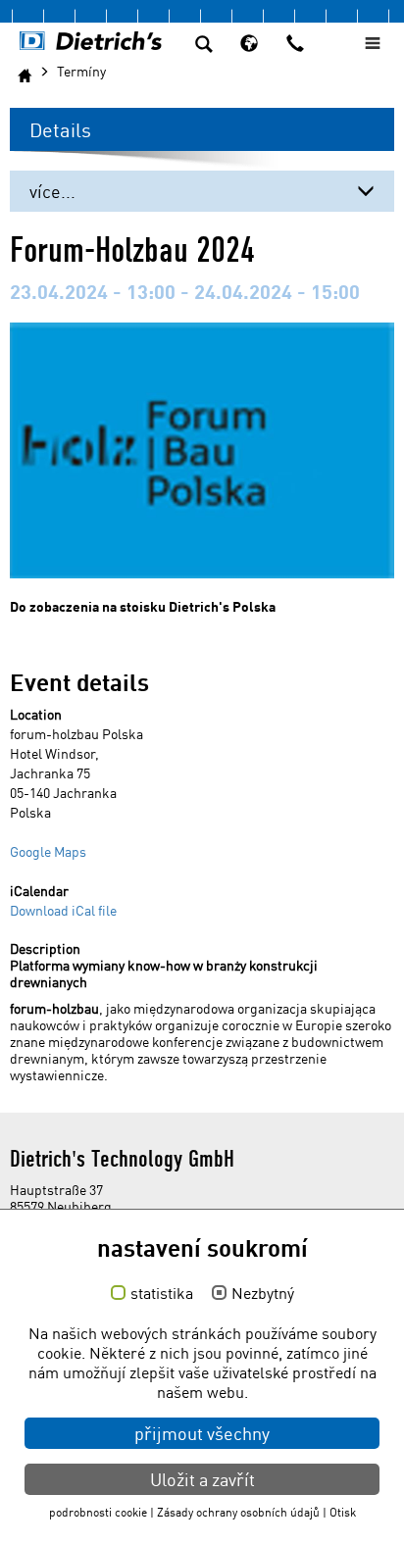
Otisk (342, 1512)
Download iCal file (63, 910)
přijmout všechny (202, 1433)
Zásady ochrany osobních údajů (238, 1512)
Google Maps (48, 851)
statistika (161, 1294)
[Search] (204, 46)
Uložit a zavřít (202, 1479)
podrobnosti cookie (98, 1512)
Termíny (81, 71)
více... (52, 191)
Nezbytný (262, 1294)
